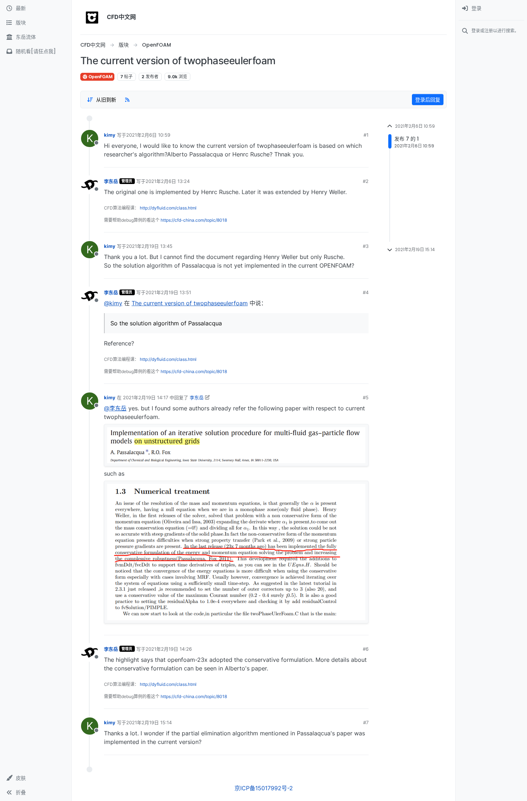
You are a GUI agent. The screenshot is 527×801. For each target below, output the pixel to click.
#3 (366, 246)
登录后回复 (427, 99)
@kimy (113, 303)
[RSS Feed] (127, 99)
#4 (366, 292)
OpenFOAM (100, 76)
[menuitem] (491, 8)
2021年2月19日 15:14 (149, 722)
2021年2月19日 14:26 (169, 649)
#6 (366, 649)
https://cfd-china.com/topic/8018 (194, 220)
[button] (35, 778)
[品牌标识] (92, 17)
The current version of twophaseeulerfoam (190, 303)
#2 (366, 181)
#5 (366, 397)
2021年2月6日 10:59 (148, 135)
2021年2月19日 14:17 (145, 397)
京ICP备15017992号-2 (263, 788)
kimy (109, 135)
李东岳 (111, 181)
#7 (366, 722)
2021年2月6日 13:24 (168, 181)
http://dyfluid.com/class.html (168, 208)
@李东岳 (115, 408)
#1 (366, 135)
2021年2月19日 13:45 (149, 246)
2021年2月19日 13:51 (168, 292)
